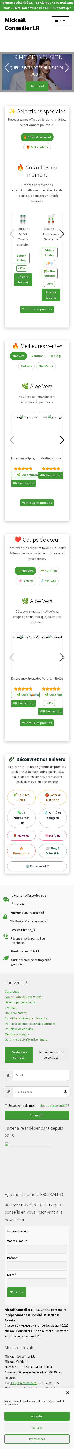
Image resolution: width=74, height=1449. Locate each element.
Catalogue (12, 991)
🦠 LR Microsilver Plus (21, 818)
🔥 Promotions (21, 850)
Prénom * (14, 1258)
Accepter (37, 1416)
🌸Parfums (52, 835)
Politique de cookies (19, 1029)
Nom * (11, 1275)
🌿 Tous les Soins (21, 797)
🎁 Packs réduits (37, 147)
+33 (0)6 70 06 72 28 (23, 1383)
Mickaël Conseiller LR (22, 24)
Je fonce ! (37, 86)
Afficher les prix (23, 279)
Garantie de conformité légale (26, 1039)
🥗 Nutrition (48, 571)
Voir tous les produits (37, 309)
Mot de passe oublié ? (54, 1105)
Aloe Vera (18, 356)
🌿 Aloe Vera (25, 571)
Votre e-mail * (17, 1241)
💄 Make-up (21, 835)
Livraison (11, 1007)
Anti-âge (55, 356)
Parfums (26, 366)
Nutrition (37, 356)
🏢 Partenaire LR (37, 866)
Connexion (37, 1115)
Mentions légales (17, 1034)
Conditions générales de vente (26, 1018)
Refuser (37, 1428)
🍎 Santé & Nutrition (52, 797)
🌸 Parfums (26, 581)
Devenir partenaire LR (20, 1002)
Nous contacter (16, 1013)
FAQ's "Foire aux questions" (24, 997)
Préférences (37, 1439)
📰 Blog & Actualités (53, 850)
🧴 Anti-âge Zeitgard (52, 815)
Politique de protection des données (30, 1024)
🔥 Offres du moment (37, 137)
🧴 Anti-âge (48, 581)
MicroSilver (46, 366)
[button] (68, 1393)
